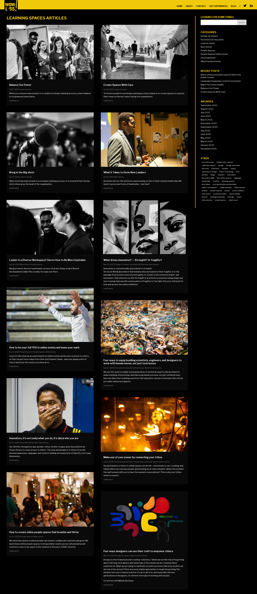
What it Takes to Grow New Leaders (124, 172)
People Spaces (37, 264)
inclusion (221, 175)
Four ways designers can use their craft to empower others (138, 551)
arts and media (208, 162)
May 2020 (206, 138)
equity (233, 168)
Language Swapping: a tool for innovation (221, 81)
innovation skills (208, 178)
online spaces (239, 188)
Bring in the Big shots (21, 172)
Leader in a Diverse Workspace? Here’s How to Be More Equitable (47, 260)
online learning (225, 188)
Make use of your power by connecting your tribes (132, 457)
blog (233, 6)
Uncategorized (208, 58)
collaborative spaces (224, 162)
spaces (205, 197)
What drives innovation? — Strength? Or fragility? (132, 260)
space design (234, 194)
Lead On (216, 181)
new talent (206, 184)
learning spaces (228, 181)
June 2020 (206, 134)
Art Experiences (218, 6)
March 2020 (207, 141)
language (237, 178)
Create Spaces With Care (118, 84)
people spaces (216, 191)
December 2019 (208, 149)
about (189, 6)
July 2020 (205, 130)
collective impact (209, 165)
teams (239, 197)
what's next (233, 200)
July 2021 (205, 112)
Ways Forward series (153, 368)
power (227, 191)
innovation (231, 175)
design (221, 165)
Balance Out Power (20, 84)
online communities (209, 188)
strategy (230, 197)
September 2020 (209, 127)
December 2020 (209, 123)
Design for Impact (122, 264)
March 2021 (206, 120)
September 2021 (209, 105)
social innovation (220, 194)
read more (14, 100)
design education (233, 165)
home (179, 6)
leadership (206, 181)
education (215, 168)
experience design (209, 172)
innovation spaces (224, 178)
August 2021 (207, 109)
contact (201, 6)
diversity (205, 168)
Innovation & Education (29, 443)
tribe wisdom (207, 200)
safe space (206, 194)
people (204, 191)
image (212, 175)
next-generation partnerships (225, 184)
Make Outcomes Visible (212, 84)
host (237, 172)
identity (205, 175)
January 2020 (207, 145)
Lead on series (25, 89)
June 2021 (206, 116)
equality (225, 168)
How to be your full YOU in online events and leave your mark (44, 347)
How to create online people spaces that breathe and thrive (44, 532)
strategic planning (217, 197)
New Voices (25, 264)
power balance (238, 191)
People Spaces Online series (44, 352)
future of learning (226, 172)
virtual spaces (220, 200)
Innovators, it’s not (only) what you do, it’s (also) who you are (44, 438)
